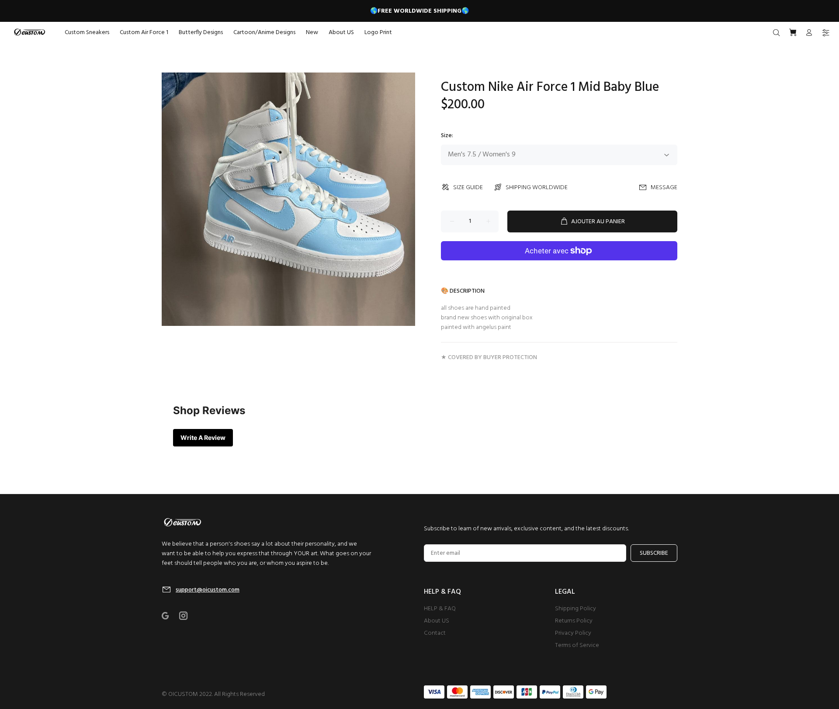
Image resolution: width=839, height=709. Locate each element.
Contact (435, 633)
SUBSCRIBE (654, 553)
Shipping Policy (575, 609)
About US (436, 621)
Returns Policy (574, 621)
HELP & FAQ (440, 609)
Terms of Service (577, 645)
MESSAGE (664, 188)
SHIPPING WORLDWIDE (537, 188)
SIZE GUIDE (468, 188)
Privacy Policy (573, 633)
